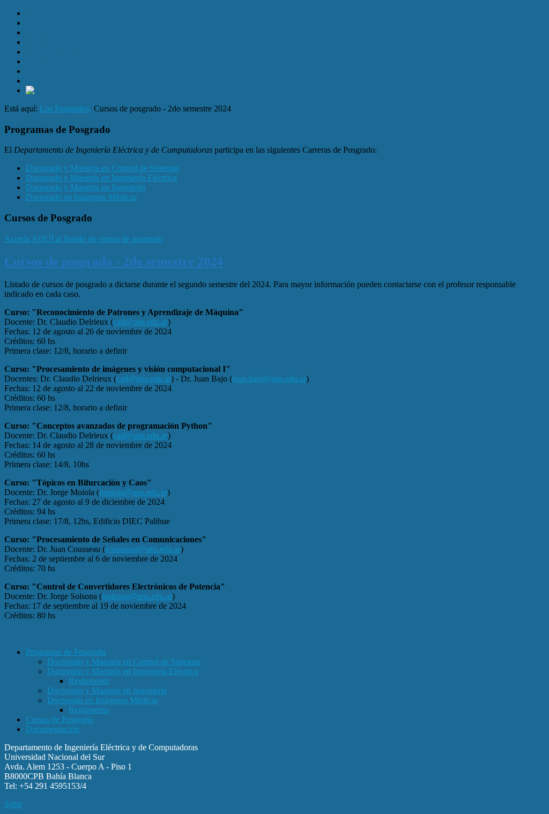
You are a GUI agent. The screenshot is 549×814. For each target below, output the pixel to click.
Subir (13, 804)
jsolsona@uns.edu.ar (137, 596)
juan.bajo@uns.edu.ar (269, 378)
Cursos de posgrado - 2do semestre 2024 (113, 261)
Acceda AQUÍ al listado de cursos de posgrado (83, 238)
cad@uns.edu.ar (140, 321)
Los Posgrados (65, 108)
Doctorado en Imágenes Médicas (81, 196)
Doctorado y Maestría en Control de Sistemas (102, 168)
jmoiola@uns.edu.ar (133, 492)
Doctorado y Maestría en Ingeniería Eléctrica (101, 177)
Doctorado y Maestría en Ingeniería (85, 187)
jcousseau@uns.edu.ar (143, 549)
